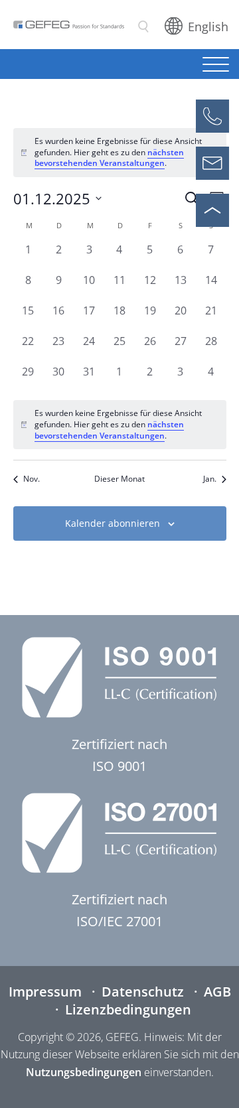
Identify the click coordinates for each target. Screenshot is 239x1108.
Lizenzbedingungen (128, 1009)
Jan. (209, 479)
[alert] (119, 424)
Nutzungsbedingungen (83, 1072)
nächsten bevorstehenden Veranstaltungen (109, 158)
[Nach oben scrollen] (212, 210)
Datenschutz (143, 992)
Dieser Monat (119, 479)
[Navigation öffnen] (216, 65)
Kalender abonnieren (112, 523)
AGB (217, 992)
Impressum (45, 992)
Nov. (31, 479)
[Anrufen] (212, 116)
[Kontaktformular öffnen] (212, 163)
